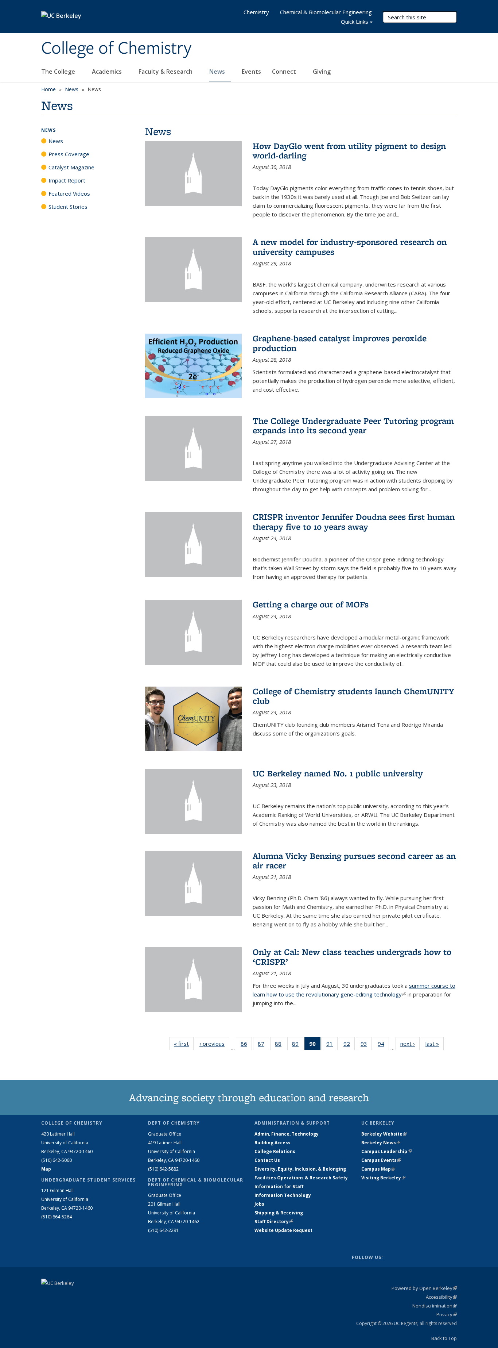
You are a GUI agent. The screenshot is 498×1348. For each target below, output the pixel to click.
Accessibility (441, 1297)
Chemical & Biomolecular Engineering (326, 12)
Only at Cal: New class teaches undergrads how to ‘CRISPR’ (352, 956)
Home (48, 89)
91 (332, 1045)
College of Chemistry (116, 48)
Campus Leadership (386, 1151)
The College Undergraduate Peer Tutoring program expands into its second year (353, 425)
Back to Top (444, 1338)
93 (366, 1045)
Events (251, 72)
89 (297, 1045)
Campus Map (378, 1169)
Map (46, 1169)
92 (349, 1045)
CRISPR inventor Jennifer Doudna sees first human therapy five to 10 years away (354, 521)
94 (383, 1045)
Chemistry (256, 12)
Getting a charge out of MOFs (311, 604)
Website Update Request (283, 1230)
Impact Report (66, 180)
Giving (322, 72)
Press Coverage (68, 154)
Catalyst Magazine (71, 167)
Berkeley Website (384, 1134)
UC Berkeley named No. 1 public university (338, 773)
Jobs (259, 1204)
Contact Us (267, 1160)
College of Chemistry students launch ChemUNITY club (353, 695)
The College (59, 72)
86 (246, 1045)
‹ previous (214, 1043)
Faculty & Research (166, 72)
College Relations (274, 1151)
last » (434, 1043)
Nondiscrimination (434, 1305)
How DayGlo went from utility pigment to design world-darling (349, 150)
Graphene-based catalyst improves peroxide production (340, 343)
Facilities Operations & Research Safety (301, 1178)
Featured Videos (69, 193)
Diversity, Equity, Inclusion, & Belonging (300, 1169)
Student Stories (67, 206)
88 (280, 1045)
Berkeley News (380, 1143)
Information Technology (282, 1195)
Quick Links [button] (354, 21)
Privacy (446, 1314)
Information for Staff (278, 1186)
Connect (284, 72)
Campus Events (381, 1160)
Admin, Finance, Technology (286, 1134)
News (217, 72)
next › (410, 1043)
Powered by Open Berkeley (424, 1288)
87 (263, 1045)
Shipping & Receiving (278, 1213)
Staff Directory (273, 1221)
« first (184, 1043)
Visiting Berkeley (383, 1178)
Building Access (272, 1143)
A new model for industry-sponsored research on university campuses (350, 246)
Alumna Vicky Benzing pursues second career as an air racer (354, 860)
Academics (107, 72)
